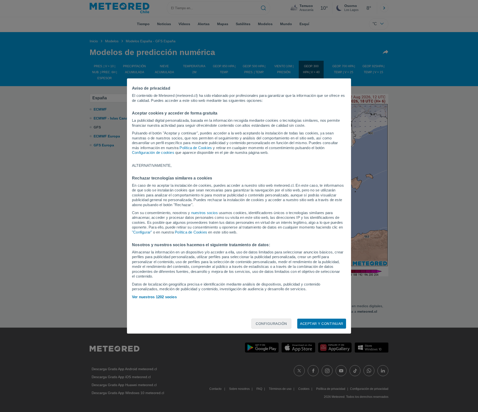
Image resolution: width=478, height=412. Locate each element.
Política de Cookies (195, 148)
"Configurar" (142, 232)
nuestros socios (204, 213)
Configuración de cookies (153, 152)
